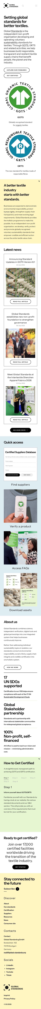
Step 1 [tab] (6, 778)
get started (20, 867)
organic (19, 125)
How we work (12, 667)
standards (12, 21)
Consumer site (10, 923)
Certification (9, 910)
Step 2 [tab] (14, 778)
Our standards (9, 907)
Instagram (10, 969)
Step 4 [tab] (32, 778)
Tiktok (8, 975)
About (6, 904)
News (6, 920)
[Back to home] (11, 5)
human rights (9, 212)
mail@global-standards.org (15, 952)
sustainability (11, 42)
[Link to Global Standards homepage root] (13, 988)
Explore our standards (17, 70)
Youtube (9, 972)
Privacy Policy (9, 999)
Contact (7, 936)
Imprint (7, 995)
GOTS (25, 45)
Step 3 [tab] (23, 778)
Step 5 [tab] (6, 781)
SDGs (14, 681)
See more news (19, 430)
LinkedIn (9, 965)
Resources (8, 917)
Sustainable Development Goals (17, 697)
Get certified (12, 75)
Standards (16, 31)
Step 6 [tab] (15, 781)
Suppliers (7, 913)
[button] (23, 5)
